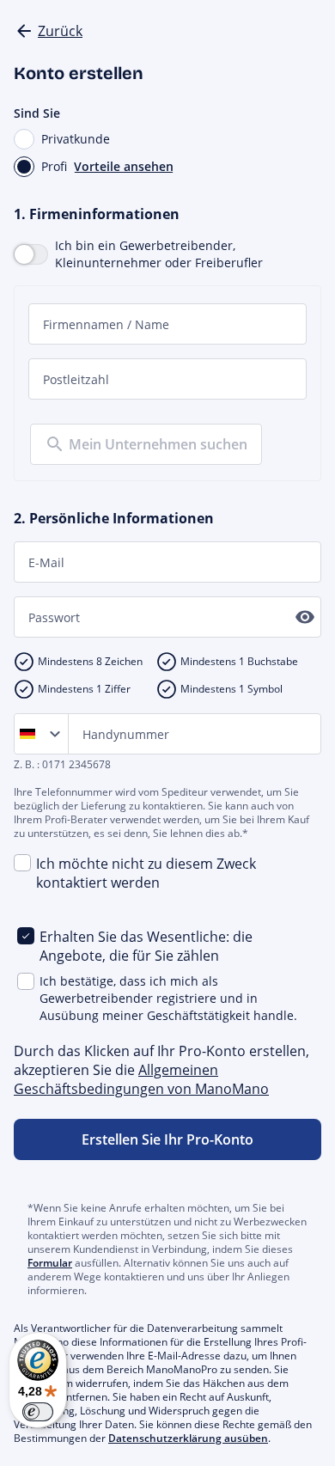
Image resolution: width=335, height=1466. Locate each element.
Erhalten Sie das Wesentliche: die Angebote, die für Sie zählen (146, 946)
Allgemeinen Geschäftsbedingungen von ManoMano (141, 1079)
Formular (49, 1262)
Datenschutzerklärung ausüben (188, 1438)
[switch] (37, 1411)
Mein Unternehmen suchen (158, 444)
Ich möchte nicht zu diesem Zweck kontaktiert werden (146, 873)
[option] (31, 734)
